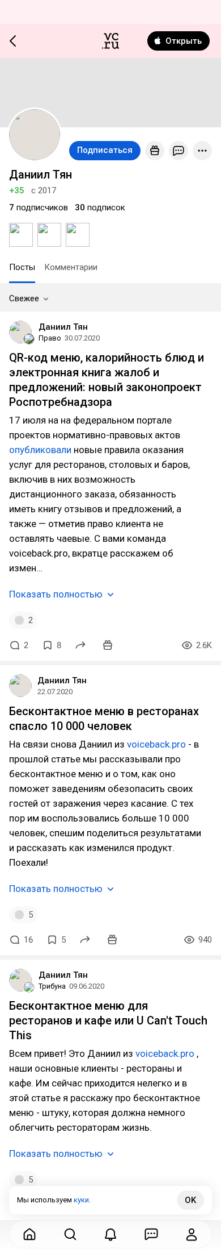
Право (50, 338)
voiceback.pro (156, 744)
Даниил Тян (63, 327)
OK (190, 1200)
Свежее (24, 298)
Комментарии (70, 267)
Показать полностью (56, 594)
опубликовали (40, 449)
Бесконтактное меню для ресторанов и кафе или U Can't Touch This (108, 1020)
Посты (22, 267)
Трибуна (52, 986)
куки (81, 1200)
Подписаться (105, 150)
